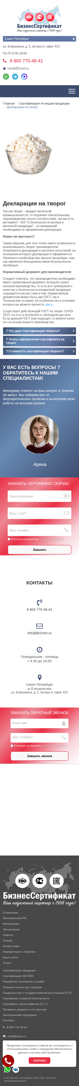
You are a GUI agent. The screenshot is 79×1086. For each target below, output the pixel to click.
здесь (49, 304)
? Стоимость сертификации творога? (35, 351)
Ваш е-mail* (18, 513)
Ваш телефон (19, 530)
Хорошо (39, 1060)
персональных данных (51, 539)
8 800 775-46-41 (39, 609)
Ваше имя (19, 723)
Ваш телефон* (22, 737)
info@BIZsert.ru (18, 68)
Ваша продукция (21, 496)
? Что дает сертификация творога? (33, 331)
